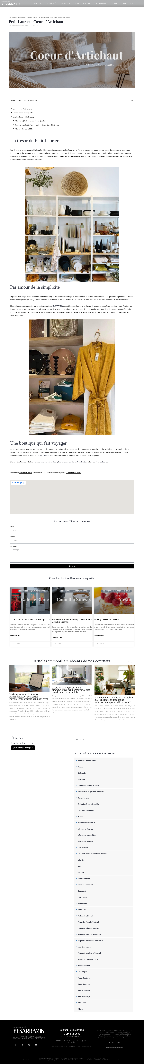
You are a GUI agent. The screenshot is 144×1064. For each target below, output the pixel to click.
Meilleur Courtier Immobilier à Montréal (92, 854)
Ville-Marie (82, 1003)
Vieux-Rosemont (84, 984)
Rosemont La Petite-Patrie (113, 1036)
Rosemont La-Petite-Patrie (88, 959)
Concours (81, 779)
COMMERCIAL (66, 3)
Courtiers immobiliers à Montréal (109, 1030)
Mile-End (81, 860)
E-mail (13, 536)
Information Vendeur (85, 841)
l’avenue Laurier (101, 462)
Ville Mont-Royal (84, 990)
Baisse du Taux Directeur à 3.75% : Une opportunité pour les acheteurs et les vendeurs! (114, 696)
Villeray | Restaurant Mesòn (25, 129)
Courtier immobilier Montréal (88, 786)
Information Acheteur (85, 829)
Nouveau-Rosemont (85, 885)
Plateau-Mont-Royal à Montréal (81, 1047)
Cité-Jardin (82, 773)
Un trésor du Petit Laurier (22, 109)
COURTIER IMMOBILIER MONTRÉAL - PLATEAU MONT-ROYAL (57, 1059)
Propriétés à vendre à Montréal (89, 935)
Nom (12, 526)
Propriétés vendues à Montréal (89, 953)
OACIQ (111, 1043)
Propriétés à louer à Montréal (88, 928)
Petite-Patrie (82, 910)
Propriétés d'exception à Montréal (90, 941)
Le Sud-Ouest (83, 848)
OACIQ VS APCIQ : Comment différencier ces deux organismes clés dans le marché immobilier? (28, 690)
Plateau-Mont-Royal (73, 473)
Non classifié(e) (84, 879)
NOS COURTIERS (39, 3)
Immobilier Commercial (86, 823)
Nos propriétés (52, 3)
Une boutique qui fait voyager (24, 117)
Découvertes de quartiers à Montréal (20, 17)
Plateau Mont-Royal (64, 17)
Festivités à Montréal (86, 810)
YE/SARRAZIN (57, 306)
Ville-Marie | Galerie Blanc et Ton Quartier (30, 121)
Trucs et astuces (84, 978)
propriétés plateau (84, 947)
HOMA (80, 817)
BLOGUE (114, 3)
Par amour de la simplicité (23, 113)
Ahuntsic (81, 767)
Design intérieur (38, 17)
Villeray (80, 1009)
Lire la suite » (15, 635)
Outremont (82, 891)
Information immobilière (87, 835)
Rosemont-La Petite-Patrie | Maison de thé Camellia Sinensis (37, 125)
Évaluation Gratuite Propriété (88, 804)
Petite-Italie (82, 903)
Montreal (46, 17)
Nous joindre (128, 3)
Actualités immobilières (87, 761)
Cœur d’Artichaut (23, 153)
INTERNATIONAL (101, 3)
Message (14, 546)
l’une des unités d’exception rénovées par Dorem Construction (61, 462)
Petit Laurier (53, 17)
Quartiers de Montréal (83, 3)
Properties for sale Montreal (88, 922)
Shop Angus (82, 972)
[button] (132, 100)
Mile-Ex (80, 866)
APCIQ (118, 1043)
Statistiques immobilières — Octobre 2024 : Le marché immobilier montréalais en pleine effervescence (71, 699)
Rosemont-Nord (84, 966)
